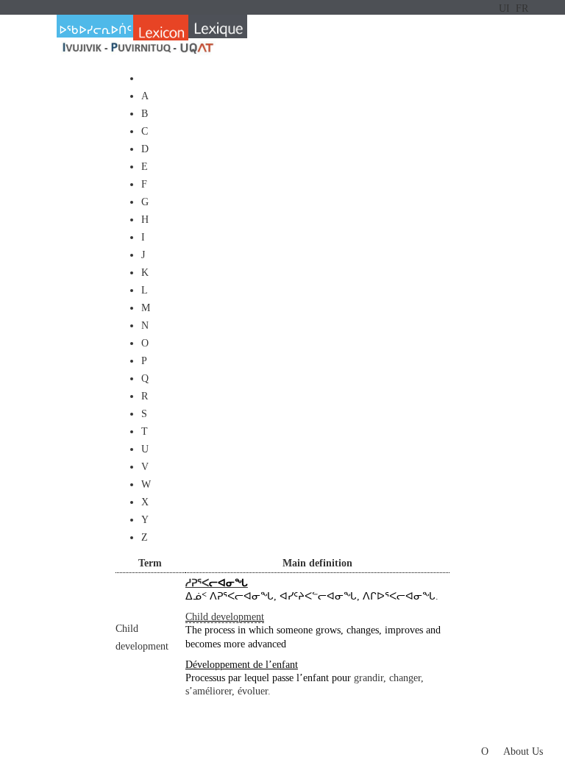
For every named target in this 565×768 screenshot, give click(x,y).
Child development (224, 616)
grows (328, 630)
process (220, 630)
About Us (523, 751)
